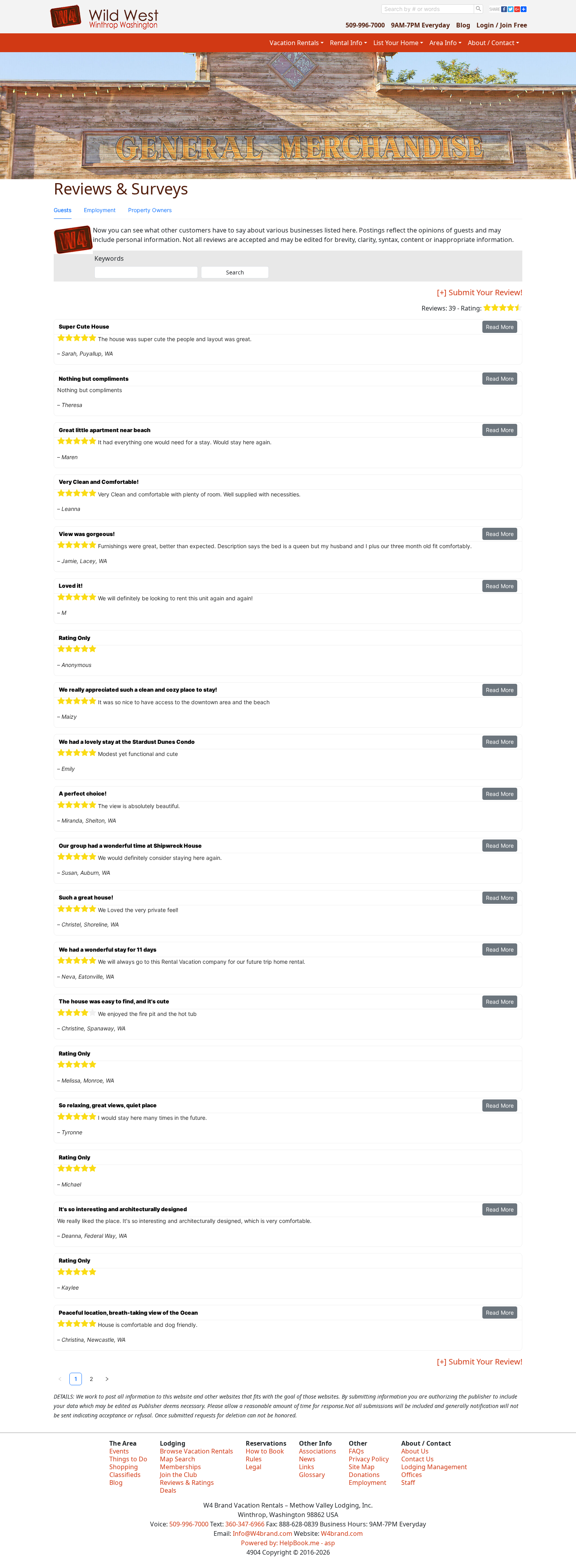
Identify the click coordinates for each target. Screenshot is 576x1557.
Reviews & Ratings (187, 1482)
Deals (168, 1490)
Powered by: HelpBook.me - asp (288, 1543)
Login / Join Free (501, 25)
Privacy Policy (369, 1459)
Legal (253, 1467)
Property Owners (150, 210)
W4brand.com (342, 1533)
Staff (408, 1482)
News (307, 1459)
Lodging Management (434, 1467)
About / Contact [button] (491, 42)
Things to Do (128, 1459)
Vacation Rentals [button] (294, 42)
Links (306, 1467)
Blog (463, 25)
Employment (100, 210)
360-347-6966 (244, 1524)
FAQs (356, 1451)
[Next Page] (107, 1379)
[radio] (487, 308)
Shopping (123, 1467)
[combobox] (427, 9)
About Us (415, 1451)
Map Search (177, 1459)
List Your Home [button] (395, 42)
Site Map (362, 1467)
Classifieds (125, 1474)
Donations (364, 1474)
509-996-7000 (365, 25)
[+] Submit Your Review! (479, 292)
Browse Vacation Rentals (196, 1451)
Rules (254, 1459)
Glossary (312, 1474)
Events (119, 1451)
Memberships (180, 1467)
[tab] (62, 210)
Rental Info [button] (346, 42)
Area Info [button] (443, 42)
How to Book (265, 1451)
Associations (317, 1451)
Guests (62, 210)
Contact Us (417, 1459)
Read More (500, 326)
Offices (411, 1474)
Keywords (109, 258)
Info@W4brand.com (262, 1533)
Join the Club (178, 1474)
